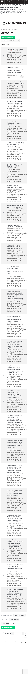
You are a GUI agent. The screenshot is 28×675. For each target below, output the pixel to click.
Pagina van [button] (7, 633)
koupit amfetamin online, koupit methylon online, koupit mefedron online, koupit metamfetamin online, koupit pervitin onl (15, 369)
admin (12, 51)
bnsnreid (12, 169)
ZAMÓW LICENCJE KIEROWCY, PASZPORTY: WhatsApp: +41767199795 (15, 144)
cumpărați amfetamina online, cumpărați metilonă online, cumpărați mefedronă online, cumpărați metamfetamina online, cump (15, 294)
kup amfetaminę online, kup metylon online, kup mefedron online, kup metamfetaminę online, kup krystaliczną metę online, (15, 394)
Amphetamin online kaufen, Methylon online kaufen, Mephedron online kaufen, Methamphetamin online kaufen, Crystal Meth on (14, 518)
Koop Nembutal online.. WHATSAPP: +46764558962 (14, 226)
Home (3, 29)
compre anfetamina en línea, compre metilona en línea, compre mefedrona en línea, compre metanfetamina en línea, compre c (15, 444)
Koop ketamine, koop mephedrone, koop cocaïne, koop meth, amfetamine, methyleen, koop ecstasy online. (15, 70)
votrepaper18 (14, 85)
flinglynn (12, 76)
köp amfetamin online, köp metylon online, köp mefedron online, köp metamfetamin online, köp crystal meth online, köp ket (14, 419)
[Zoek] (18, 40)
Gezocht (7, 33)
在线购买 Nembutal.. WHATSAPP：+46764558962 (15, 186)
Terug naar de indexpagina (10, 641)
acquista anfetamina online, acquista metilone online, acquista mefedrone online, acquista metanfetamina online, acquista (14, 493)
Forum (8, 29)
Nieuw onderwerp (8, 37)
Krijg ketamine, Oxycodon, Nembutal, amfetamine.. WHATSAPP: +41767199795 (14, 246)
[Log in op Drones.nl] (22, 2)
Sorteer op (4, 619)
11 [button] (25, 633)
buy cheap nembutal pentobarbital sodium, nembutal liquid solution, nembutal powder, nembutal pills (15, 270)
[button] (25, 636)
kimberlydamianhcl (15, 275)
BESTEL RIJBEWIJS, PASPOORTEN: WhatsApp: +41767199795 (14, 123)
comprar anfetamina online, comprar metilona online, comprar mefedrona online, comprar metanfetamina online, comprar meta (14, 468)
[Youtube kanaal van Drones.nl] (9, 2)
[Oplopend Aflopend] (6, 623)
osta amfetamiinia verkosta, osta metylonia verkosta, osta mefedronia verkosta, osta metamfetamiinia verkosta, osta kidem (15, 319)
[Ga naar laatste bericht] (25, 56)
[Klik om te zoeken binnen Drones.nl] (26, 2)
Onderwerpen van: (6, 615)
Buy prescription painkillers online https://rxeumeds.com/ (15, 82)
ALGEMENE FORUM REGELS (15, 49)
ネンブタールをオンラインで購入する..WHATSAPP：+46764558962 (15, 166)
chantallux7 (13, 126)
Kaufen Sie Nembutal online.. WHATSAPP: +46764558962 (15, 206)
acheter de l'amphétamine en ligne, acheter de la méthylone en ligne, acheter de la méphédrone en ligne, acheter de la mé (15, 568)
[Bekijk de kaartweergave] (17, 2)
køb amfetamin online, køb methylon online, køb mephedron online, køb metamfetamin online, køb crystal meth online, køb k (14, 344)
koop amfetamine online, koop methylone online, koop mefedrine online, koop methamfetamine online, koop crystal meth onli (15, 543)
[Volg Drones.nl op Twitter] (12, 2)
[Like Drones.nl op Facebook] (14, 2)
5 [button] (21, 633)
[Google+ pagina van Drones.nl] (6, 2)
